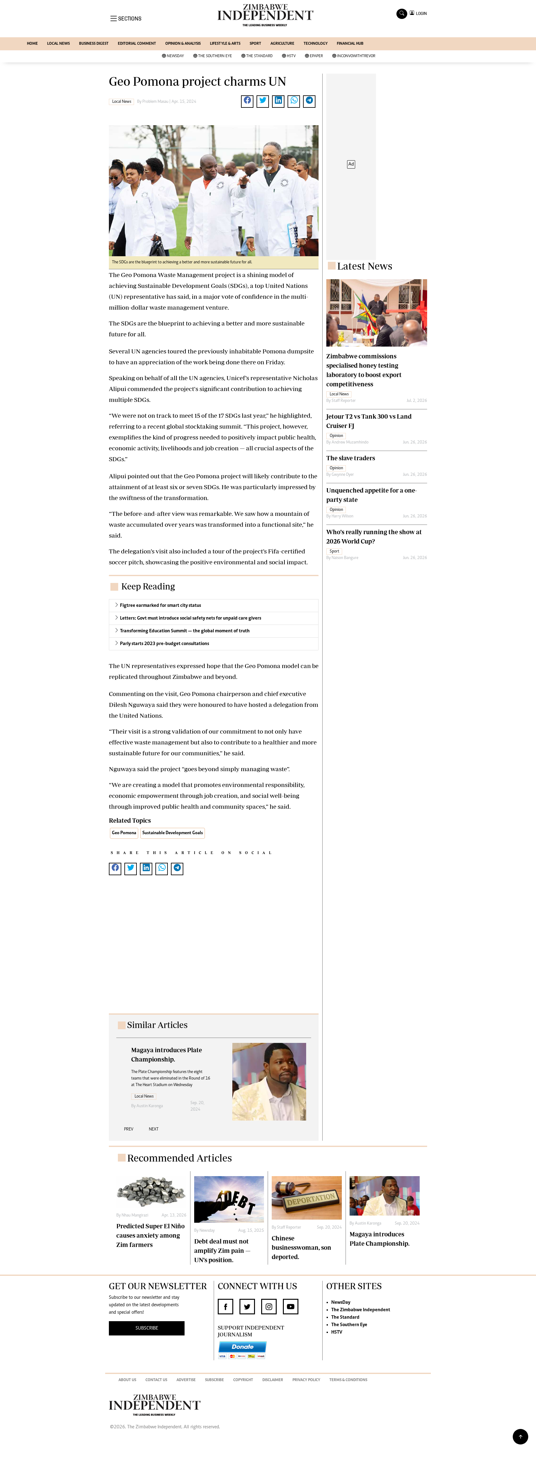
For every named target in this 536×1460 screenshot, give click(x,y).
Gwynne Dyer (343, 475)
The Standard (259, 56)
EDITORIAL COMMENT (137, 44)
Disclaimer (272, 1380)
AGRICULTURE (282, 44)
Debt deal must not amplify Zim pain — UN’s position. (222, 1250)
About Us (127, 1380)
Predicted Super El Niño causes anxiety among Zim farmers (150, 1235)
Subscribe (214, 1380)
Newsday (207, 1231)
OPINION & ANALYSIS (183, 44)
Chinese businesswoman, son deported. (301, 1247)
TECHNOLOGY (316, 44)
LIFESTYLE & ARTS (225, 44)
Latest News (364, 265)
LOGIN (420, 13)
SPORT (255, 44)
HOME (32, 44)
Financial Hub (350, 44)
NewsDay (175, 56)
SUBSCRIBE (147, 1328)
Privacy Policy (306, 1380)
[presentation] (128, 1132)
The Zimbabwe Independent (360, 1310)
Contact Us (156, 1380)
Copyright (243, 1380)
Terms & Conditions (348, 1380)
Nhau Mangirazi (135, 1215)
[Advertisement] (214, 950)
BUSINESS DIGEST (94, 44)
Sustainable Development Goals (172, 833)
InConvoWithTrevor (356, 56)
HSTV (291, 56)
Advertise (186, 1380)
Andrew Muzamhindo (350, 442)
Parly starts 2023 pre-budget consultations (164, 643)
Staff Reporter (344, 401)
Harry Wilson (342, 516)
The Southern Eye (215, 56)
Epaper (316, 56)
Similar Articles (157, 1025)
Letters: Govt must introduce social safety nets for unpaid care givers (190, 618)
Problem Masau (155, 102)
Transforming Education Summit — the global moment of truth (185, 631)
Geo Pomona (124, 833)
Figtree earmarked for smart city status (160, 605)
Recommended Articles (179, 1157)
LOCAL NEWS (58, 44)
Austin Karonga (149, 1106)
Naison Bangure (345, 558)
